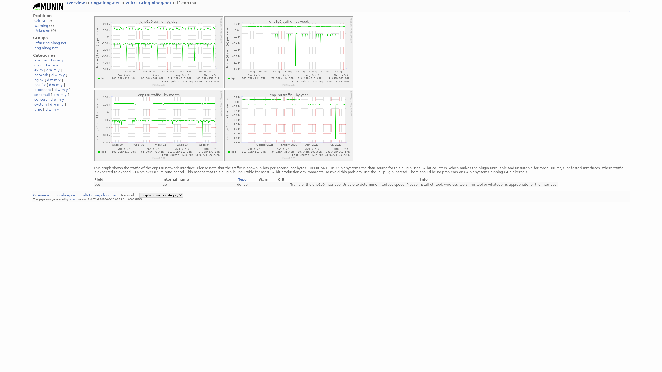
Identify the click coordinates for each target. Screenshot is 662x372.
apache (40, 60)
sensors (40, 100)
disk (37, 65)
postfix (40, 85)
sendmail (42, 95)
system (40, 104)
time (38, 109)
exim (38, 70)
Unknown (42, 31)
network (41, 75)
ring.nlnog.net (106, 3)
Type (242, 179)
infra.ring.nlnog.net (50, 43)
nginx (39, 80)
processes (42, 90)
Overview (75, 3)
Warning (41, 26)
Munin (73, 199)
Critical (40, 21)
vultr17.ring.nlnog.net (149, 3)
